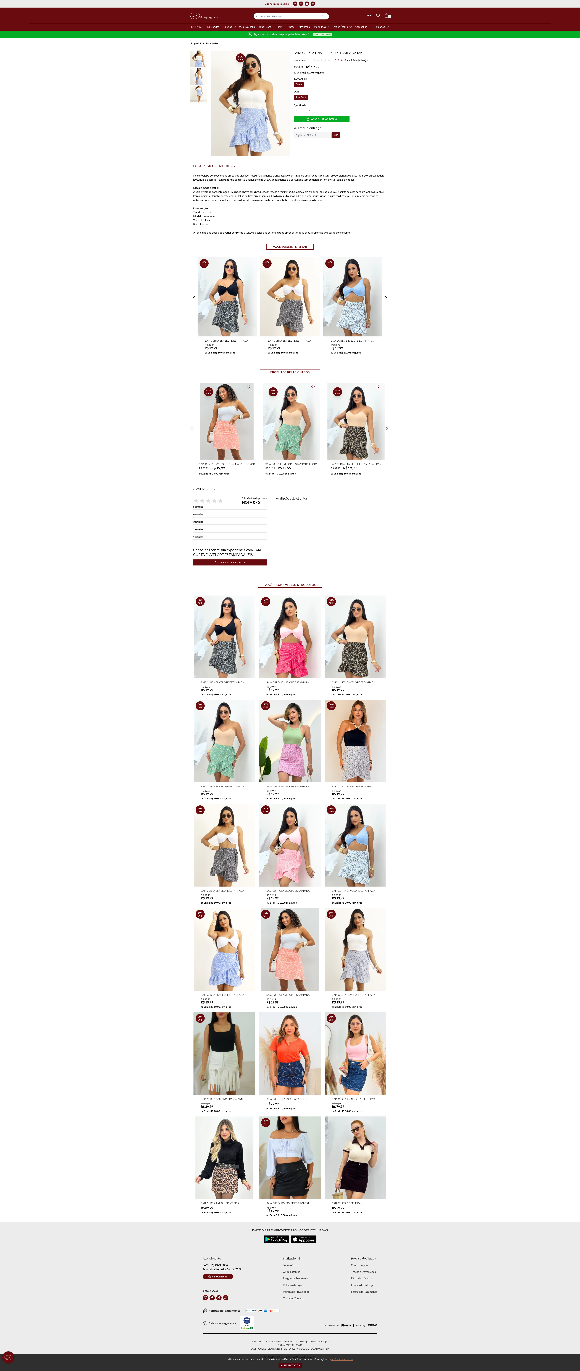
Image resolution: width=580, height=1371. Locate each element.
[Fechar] (332, 21)
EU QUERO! (269, 66)
